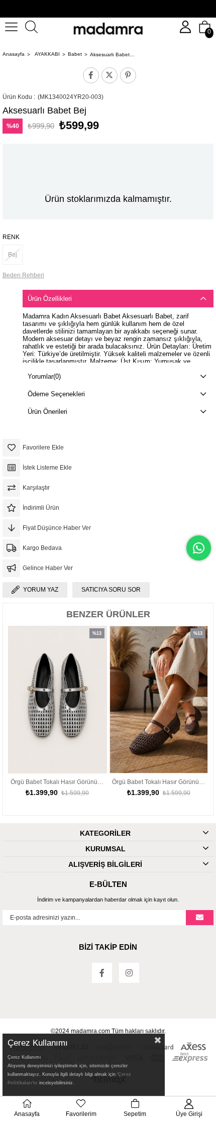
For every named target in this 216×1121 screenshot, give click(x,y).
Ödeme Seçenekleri (56, 394)
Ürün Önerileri (47, 411)
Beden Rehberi (23, 275)
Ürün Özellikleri (50, 298)
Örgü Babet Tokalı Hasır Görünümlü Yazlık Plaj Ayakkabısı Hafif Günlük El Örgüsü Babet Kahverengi (97, 782)
